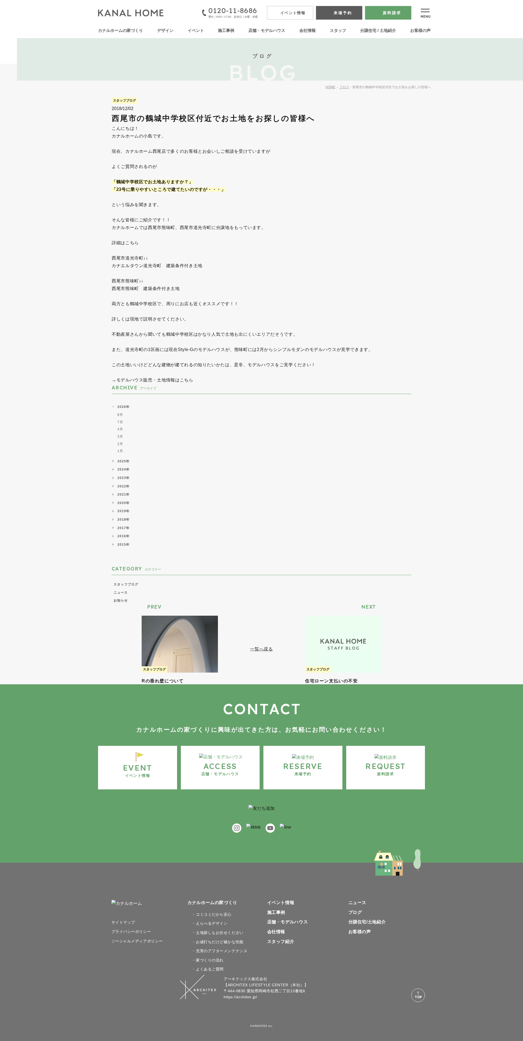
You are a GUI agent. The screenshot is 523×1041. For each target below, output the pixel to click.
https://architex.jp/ (240, 997)
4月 (120, 429)
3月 (120, 436)
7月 (120, 422)
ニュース (121, 592)
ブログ (344, 87)
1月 (120, 451)
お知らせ (121, 600)
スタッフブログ (126, 584)
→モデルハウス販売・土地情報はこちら (152, 380)
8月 (120, 415)
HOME (330, 87)
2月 (120, 444)
